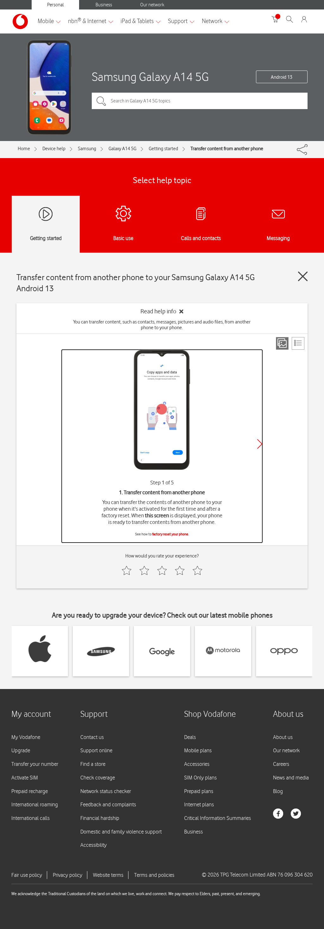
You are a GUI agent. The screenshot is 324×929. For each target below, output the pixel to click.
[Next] (259, 444)
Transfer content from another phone (226, 148)
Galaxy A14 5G (122, 148)
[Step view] (282, 343)
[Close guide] (303, 276)
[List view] (298, 343)
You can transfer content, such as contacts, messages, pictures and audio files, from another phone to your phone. (162, 324)
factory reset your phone (170, 534)
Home (24, 148)
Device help (53, 148)
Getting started (163, 148)
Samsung (87, 148)
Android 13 (281, 77)
